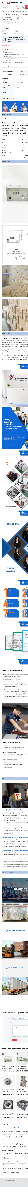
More (3, 1175)
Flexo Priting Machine (7, 1131)
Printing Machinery (20, 11)
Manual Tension (22, 1165)
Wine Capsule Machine (7, 1134)
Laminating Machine (6, 1137)
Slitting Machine (19, 1137)
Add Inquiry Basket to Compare (10, 66)
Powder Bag (6, 1161)
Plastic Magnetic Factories (18, 1161)
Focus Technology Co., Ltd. (19, 1180)
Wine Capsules (19, 1134)
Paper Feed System (7, 1153)
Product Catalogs (23, 1128)
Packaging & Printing (10, 11)
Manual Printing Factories (9, 1165)
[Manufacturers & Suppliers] (14, 2)
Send (15, 1040)
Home (3, 11)
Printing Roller (18, 1153)
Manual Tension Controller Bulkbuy (11, 1172)
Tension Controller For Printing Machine (12, 1168)
